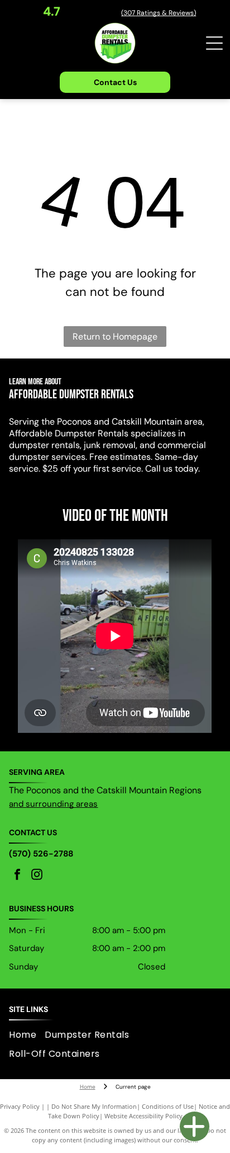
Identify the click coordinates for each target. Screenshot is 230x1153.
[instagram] (36, 876)
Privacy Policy (20, 1106)
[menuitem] (27, 1034)
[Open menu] (214, 43)
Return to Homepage (115, 336)
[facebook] (17, 876)
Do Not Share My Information (94, 1106)
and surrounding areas (53, 804)
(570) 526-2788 (41, 853)
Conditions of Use (168, 1106)
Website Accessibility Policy (143, 1116)
